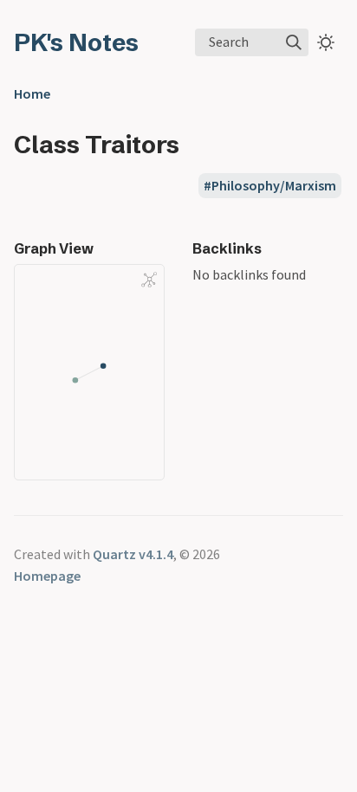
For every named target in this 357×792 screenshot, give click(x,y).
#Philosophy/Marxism (270, 185)
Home (32, 93)
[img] (294, 42)
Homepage (47, 575)
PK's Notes (76, 42)
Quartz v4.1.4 (133, 554)
